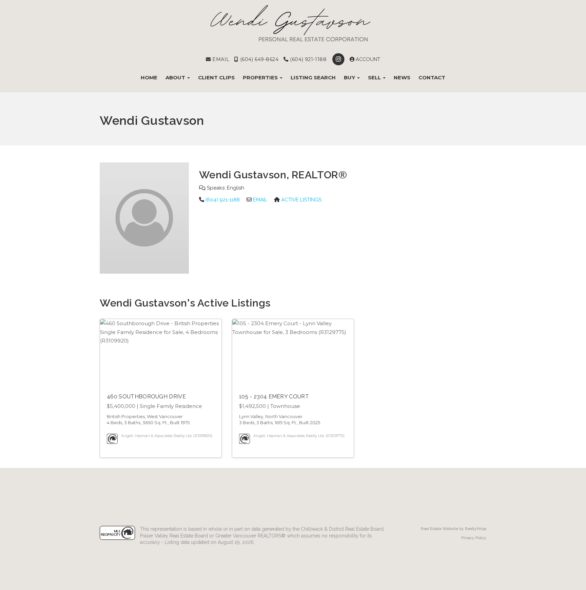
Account (367, 59)
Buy (350, 77)
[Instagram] (339, 59)
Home (149, 77)
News (402, 77)
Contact (431, 77)
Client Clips (216, 77)
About (176, 77)
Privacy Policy (473, 537)
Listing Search (313, 77)
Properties (261, 77)
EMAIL (220, 59)
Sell (375, 77)
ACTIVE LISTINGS (301, 200)
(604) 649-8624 (258, 59)
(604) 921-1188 (308, 59)
